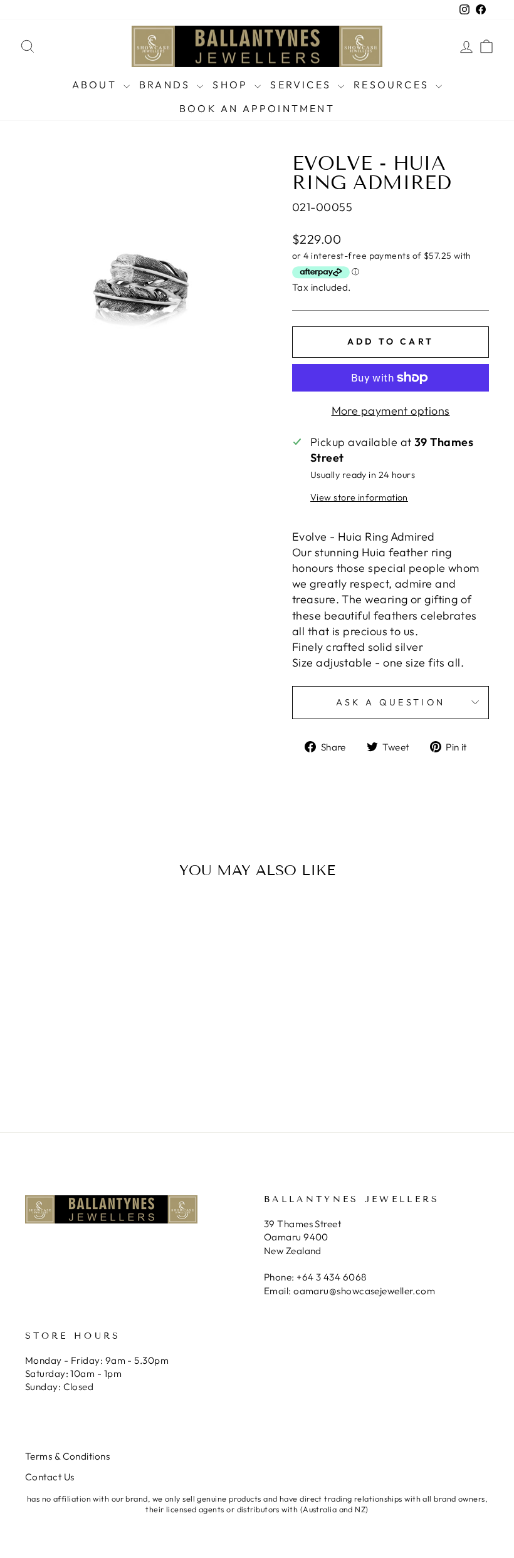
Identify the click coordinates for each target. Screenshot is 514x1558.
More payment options (391, 410)
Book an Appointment (257, 108)
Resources (393, 84)
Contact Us (50, 1477)
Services (302, 84)
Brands (166, 84)
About (96, 84)
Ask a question (390, 702)
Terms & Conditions (67, 1456)
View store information (359, 497)
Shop (231, 84)
